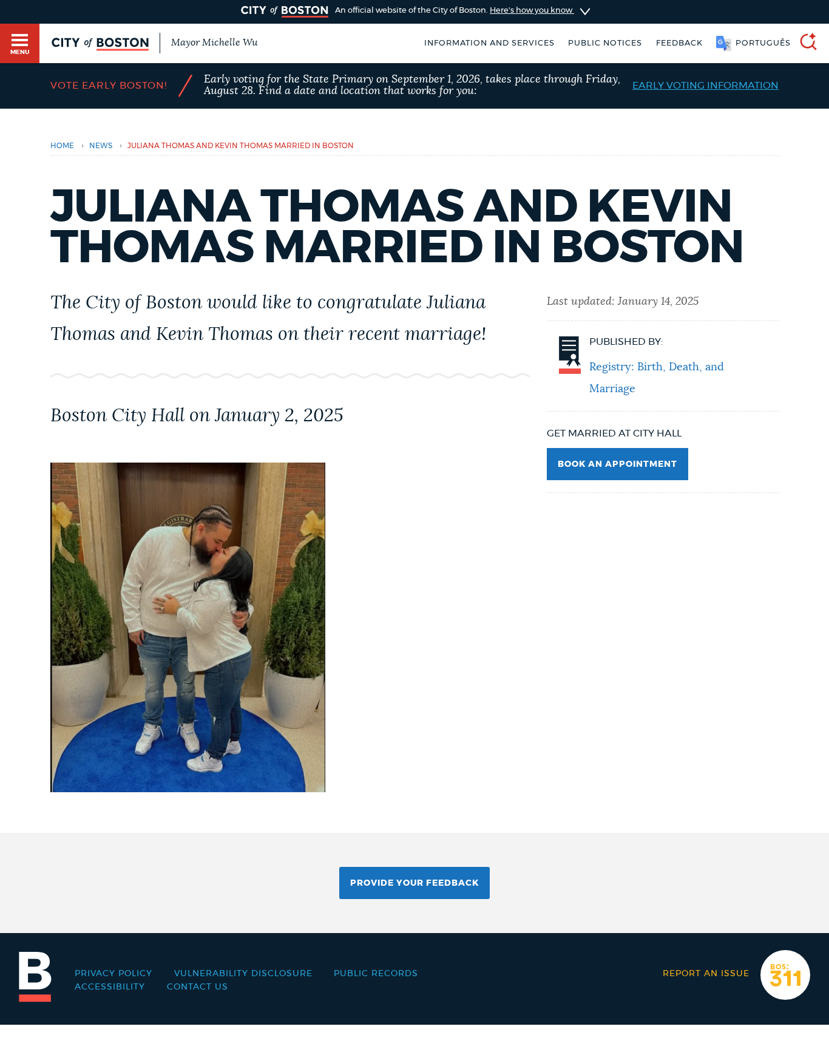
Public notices (605, 43)
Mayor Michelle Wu (214, 42)
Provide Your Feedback (414, 883)
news (100, 145)
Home (62, 145)
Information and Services (489, 43)
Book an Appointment (617, 464)
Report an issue (706, 973)
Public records (376, 973)
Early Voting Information (705, 85)
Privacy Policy (113, 973)
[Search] (803, 43)
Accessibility (110, 987)
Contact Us (197, 987)
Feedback (679, 43)
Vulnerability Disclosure (243, 973)
